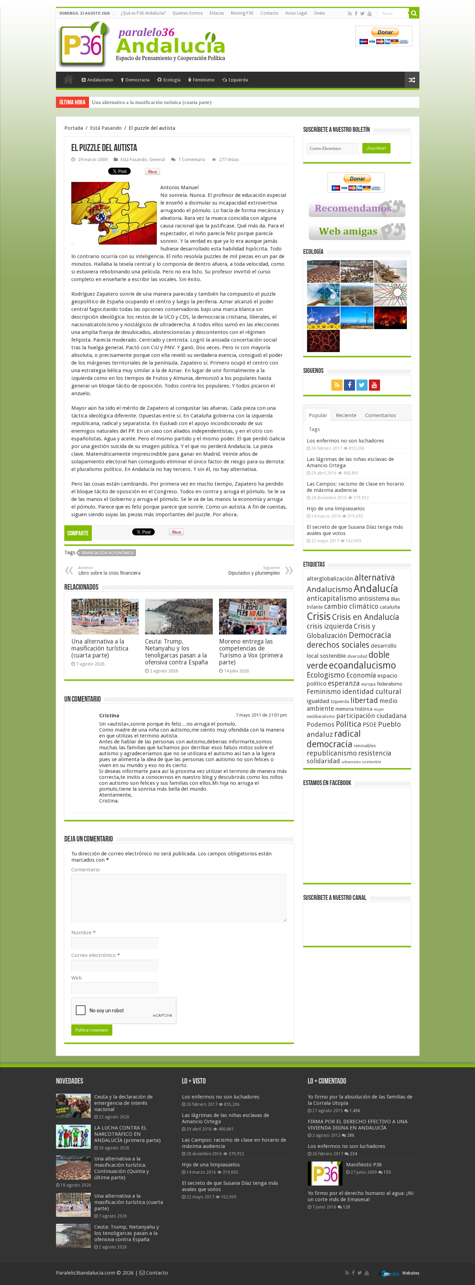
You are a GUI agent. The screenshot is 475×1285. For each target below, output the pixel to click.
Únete (319, 13)
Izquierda (238, 79)
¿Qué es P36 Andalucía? (143, 13)
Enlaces (217, 13)
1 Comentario (192, 159)
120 (346, 1207)
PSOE (370, 724)
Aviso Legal (296, 13)
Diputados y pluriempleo (254, 571)
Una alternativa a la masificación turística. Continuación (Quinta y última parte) (121, 1168)
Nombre (83, 932)
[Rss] (350, 13)
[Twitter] (362, 13)
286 (350, 1135)
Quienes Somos (187, 13)
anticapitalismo (332, 598)
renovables (365, 745)
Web (76, 978)
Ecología (171, 79)
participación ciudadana (371, 715)
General (157, 159)
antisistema (373, 598)
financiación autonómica (107, 553)
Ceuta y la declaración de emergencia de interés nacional (123, 1103)
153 (387, 1172)
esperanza (344, 683)
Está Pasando (106, 128)
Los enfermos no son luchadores (345, 441)
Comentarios (380, 415)
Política (348, 723)
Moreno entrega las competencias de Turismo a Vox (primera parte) (251, 652)
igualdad (318, 700)
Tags (314, 429)
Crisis (319, 616)
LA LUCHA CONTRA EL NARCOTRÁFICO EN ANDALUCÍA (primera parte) (127, 1134)
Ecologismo (326, 675)
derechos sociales (338, 645)
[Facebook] (356, 13)
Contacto (269, 13)
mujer (379, 709)
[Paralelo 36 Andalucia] (143, 43)
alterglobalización (330, 578)
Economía (361, 675)
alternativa (374, 578)
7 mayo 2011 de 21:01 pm (261, 715)
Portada (68, 79)
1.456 (354, 1110)
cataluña (390, 607)
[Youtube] (369, 13)
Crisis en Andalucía (365, 617)
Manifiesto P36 (364, 1165)
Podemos (321, 724)
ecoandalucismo (362, 665)
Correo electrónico (95, 955)
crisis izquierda (329, 626)
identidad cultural (371, 691)
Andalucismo (100, 79)
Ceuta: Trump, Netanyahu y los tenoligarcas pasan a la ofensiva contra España (177, 102)
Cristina (109, 715)
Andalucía (376, 588)
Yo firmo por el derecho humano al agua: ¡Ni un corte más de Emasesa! (360, 1196)
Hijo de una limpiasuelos (336, 508)
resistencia (374, 753)
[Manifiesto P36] (325, 1173)
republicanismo (332, 753)
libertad (364, 700)
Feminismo (204, 79)
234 (353, 1153)
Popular (318, 415)
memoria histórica (354, 709)
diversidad (357, 656)
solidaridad (323, 761)
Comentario (85, 870)
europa (368, 684)
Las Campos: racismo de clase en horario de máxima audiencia (355, 487)
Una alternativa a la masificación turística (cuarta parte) (99, 648)
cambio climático (351, 606)
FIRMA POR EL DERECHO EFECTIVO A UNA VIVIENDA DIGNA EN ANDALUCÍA (358, 1124)
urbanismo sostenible (361, 762)
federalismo (389, 684)
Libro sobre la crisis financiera (109, 571)
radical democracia (334, 738)
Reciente (346, 415)
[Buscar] (414, 13)
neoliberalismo (321, 716)
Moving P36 (242, 13)
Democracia (138, 79)
